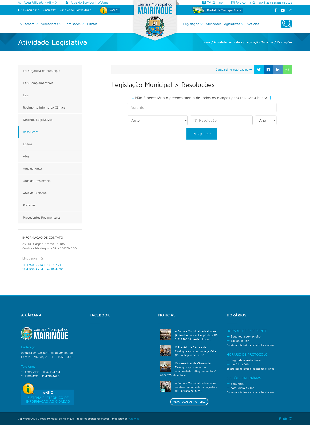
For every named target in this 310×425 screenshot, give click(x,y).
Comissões (73, 24)
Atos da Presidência (37, 181)
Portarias (29, 205)
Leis (25, 95)
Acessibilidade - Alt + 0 (40, 2)
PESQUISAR (202, 134)
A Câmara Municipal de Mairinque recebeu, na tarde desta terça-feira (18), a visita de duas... (196, 387)
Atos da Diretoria (35, 193)
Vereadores (50, 24)
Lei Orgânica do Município (41, 71)
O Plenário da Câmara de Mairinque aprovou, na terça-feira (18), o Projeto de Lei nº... (195, 351)
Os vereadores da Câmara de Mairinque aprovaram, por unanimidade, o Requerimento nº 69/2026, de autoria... (188, 369)
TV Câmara (214, 2)
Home (206, 42)
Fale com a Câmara (249, 2)
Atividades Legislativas (223, 24)
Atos (26, 156)
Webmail (104, 2)
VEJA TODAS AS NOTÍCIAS (189, 401)
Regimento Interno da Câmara (44, 107)
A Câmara (28, 24)
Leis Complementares (38, 83)
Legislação (191, 24)
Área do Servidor (82, 2)
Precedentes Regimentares (41, 217)
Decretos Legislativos (37, 119)
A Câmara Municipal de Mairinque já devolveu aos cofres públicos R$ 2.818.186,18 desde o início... (196, 335)
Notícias (253, 24)
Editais (92, 24)
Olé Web (134, 418)
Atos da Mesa (32, 168)
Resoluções (30, 132)
